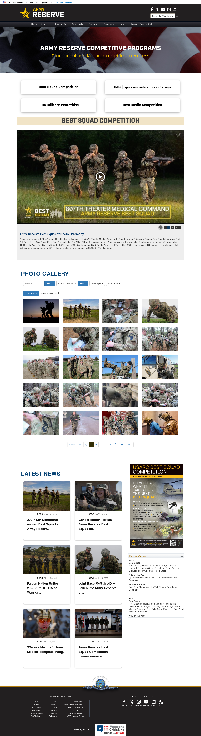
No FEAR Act (53, 707)
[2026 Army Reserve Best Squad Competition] (100, 177)
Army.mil (54, 713)
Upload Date (114, 283)
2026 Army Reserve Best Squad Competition (51, 234)
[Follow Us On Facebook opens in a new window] (124, 702)
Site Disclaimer (36, 716)
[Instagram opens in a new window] (169, 9)
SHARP (75, 710)
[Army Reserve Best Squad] (81, 311)
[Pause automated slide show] (160, 227)
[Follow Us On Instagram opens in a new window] (138, 702)
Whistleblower (54, 710)
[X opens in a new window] (157, 9)
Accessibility (36, 707)
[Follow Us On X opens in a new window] (131, 702)
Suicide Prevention (75, 713)
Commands (77, 24)
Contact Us (36, 710)
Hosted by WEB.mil (81, 729)
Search (49, 283)
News (122, 24)
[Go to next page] (115, 444)
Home (34, 24)
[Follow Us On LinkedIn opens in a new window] (153, 702)
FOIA (54, 701)
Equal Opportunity (75, 701)
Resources (109, 24)
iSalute (53, 704)
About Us (45, 24)
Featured (93, 24)
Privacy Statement (36, 713)
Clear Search (31, 293)
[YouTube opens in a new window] (163, 9)
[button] (64, 2)
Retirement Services (75, 707)
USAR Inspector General (75, 716)
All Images (96, 283)
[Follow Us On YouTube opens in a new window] (146, 702)
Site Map (36, 704)
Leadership (60, 24)
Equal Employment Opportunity (75, 704)
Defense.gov (53, 716)
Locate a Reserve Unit (141, 24)
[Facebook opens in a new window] (152, 9)
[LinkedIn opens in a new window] (174, 9)
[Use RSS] (161, 702)
